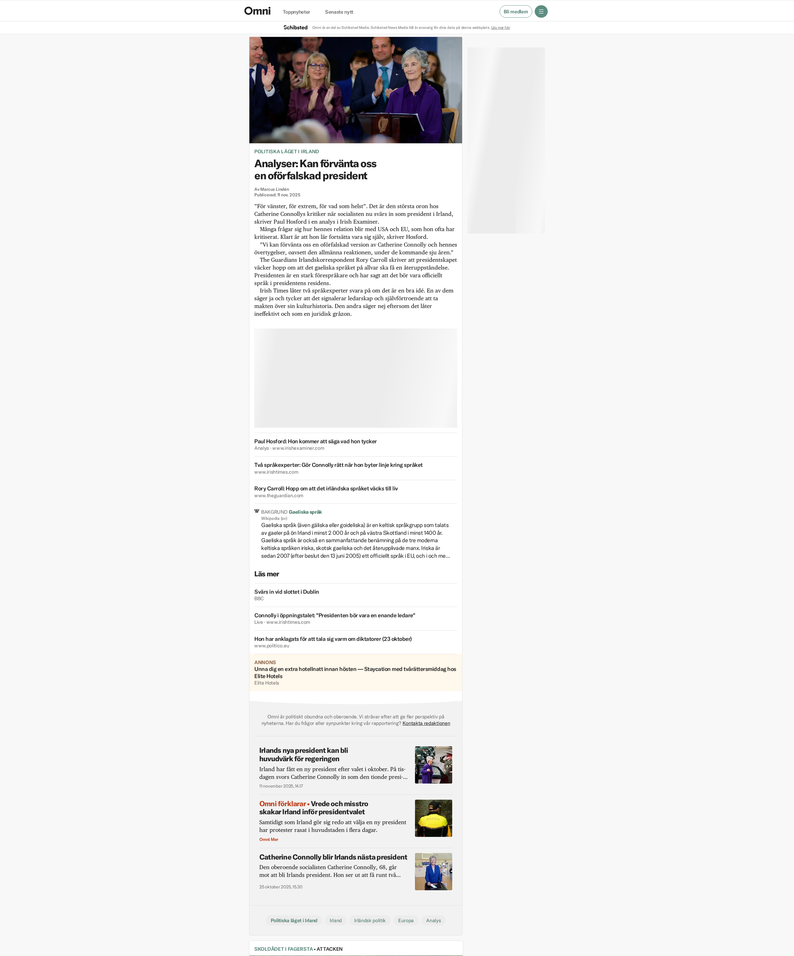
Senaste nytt (339, 12)
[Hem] (257, 11)
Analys (433, 920)
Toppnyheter (296, 12)
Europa (406, 920)
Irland (336, 920)
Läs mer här (500, 27)
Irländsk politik (370, 920)
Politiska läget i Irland (286, 151)
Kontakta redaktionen (426, 723)
